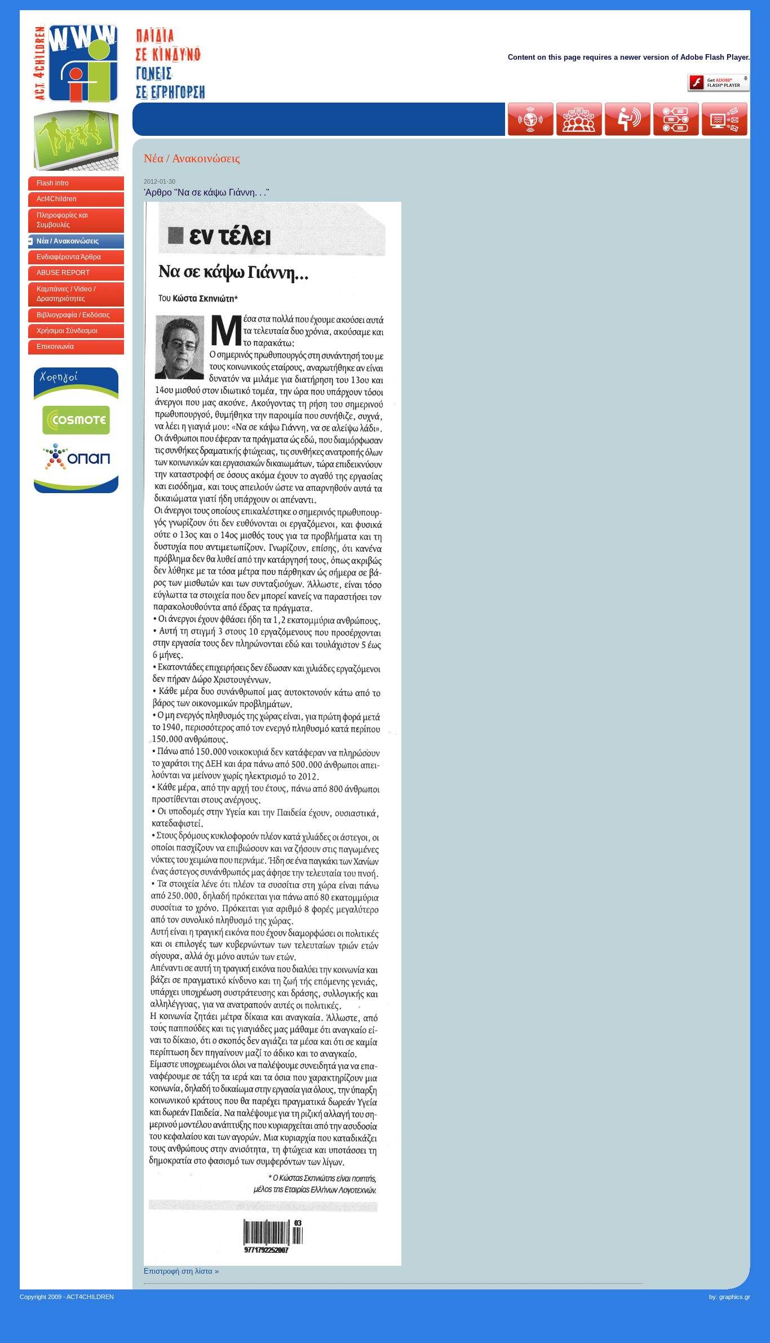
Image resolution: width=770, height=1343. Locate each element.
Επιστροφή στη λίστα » (181, 1271)
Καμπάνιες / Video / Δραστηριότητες (66, 294)
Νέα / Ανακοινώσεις (68, 241)
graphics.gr (734, 1296)
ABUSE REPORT (63, 273)
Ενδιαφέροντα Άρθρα (69, 257)
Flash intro (53, 183)
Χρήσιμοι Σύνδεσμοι (67, 331)
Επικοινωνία (55, 347)
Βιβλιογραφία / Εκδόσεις (73, 315)
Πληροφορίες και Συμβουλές (62, 220)
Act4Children (57, 199)
